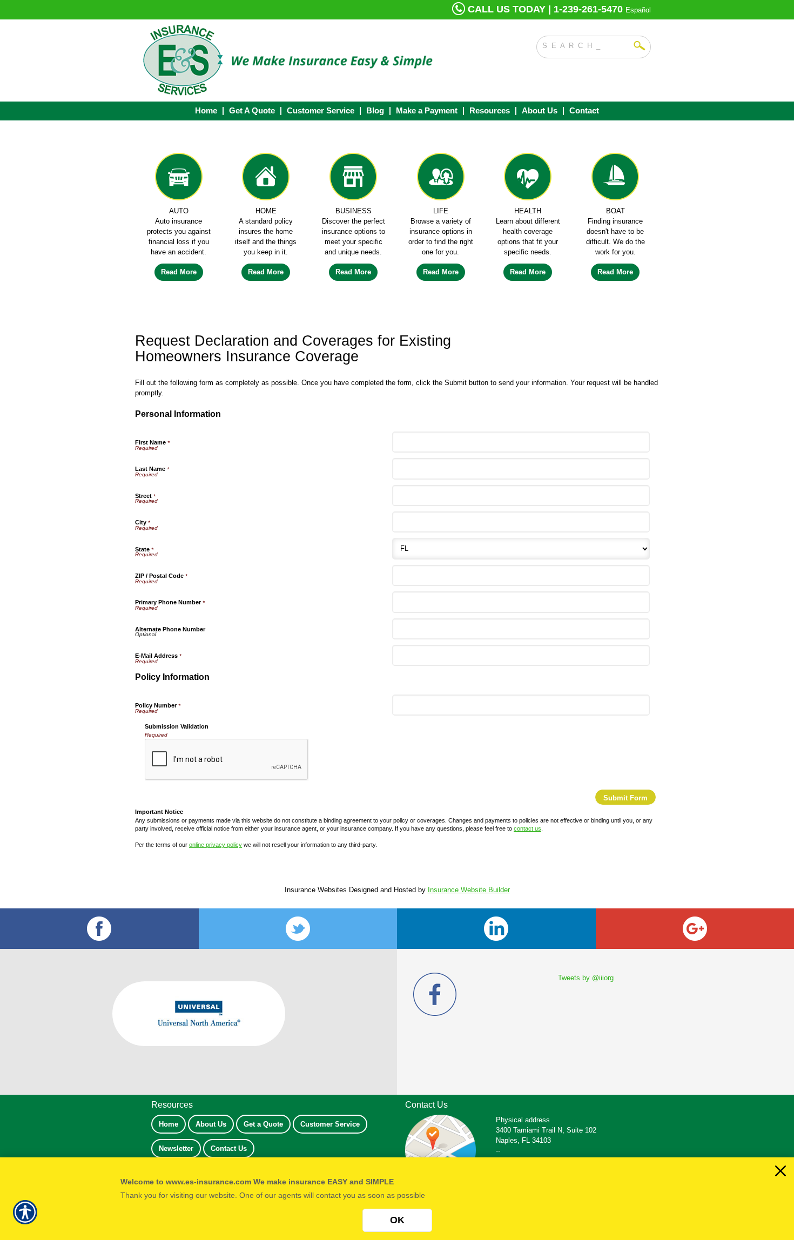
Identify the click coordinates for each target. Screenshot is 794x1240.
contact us (527, 828)
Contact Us (229, 1148)
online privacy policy (215, 844)
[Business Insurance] (353, 179)
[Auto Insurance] (178, 179)
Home (168, 1124)
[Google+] (695, 928)
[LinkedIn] (496, 928)
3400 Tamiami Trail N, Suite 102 (546, 1130)
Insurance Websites (316, 890)
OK (397, 1220)
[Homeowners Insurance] (266, 179)
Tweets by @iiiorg (586, 978)
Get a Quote (263, 1124)
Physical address (523, 1120)
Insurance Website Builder (469, 890)
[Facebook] (99, 928)
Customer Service (330, 1124)
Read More (179, 272)
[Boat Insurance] (615, 179)
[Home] (288, 61)
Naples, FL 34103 (523, 1140)
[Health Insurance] (528, 179)
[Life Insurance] (440, 179)
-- (498, 1151)
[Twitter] (298, 928)
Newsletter (176, 1148)
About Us (211, 1124)
